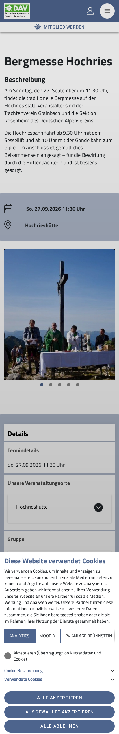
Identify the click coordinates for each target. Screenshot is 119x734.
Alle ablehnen (59, 726)
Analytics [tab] (19, 635)
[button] (59, 670)
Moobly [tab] (47, 635)
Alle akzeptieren (59, 697)
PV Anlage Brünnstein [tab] (88, 635)
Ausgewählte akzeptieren (59, 712)
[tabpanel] (59, 665)
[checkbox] (59, 656)
